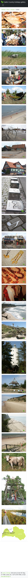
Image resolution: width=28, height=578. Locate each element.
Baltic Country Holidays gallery (14, 2)
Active (12, 9)
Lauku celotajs (6, 573)
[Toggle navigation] (3, 5)
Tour (8, 9)
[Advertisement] (14, 556)
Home (3, 9)
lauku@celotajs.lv (6, 576)
